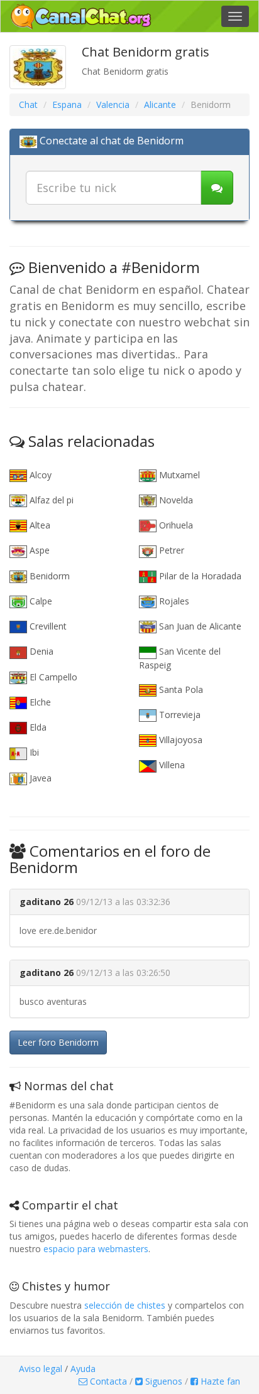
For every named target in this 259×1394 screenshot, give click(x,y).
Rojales (173, 601)
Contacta (107, 1381)
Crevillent (47, 626)
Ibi (33, 752)
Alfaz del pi (50, 500)
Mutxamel (178, 475)
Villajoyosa (179, 740)
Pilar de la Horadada (199, 576)
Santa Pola (180, 689)
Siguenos (162, 1381)
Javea (39, 778)
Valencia (113, 104)
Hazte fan (219, 1381)
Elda (37, 727)
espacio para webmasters (95, 1249)
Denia (40, 651)
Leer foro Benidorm (58, 1042)
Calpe (39, 601)
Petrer (170, 550)
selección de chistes (124, 1305)
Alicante (160, 104)
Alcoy (39, 475)
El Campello (52, 677)
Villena (171, 765)
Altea (38, 525)
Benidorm (48, 576)
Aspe (38, 550)
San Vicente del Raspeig (180, 657)
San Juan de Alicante (199, 626)
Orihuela (175, 525)
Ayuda (83, 1369)
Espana (67, 104)
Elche (39, 702)
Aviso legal (40, 1369)
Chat (28, 104)
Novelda (175, 500)
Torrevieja (179, 715)
